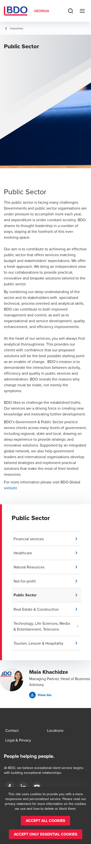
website (10, 487)
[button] (47, 539)
